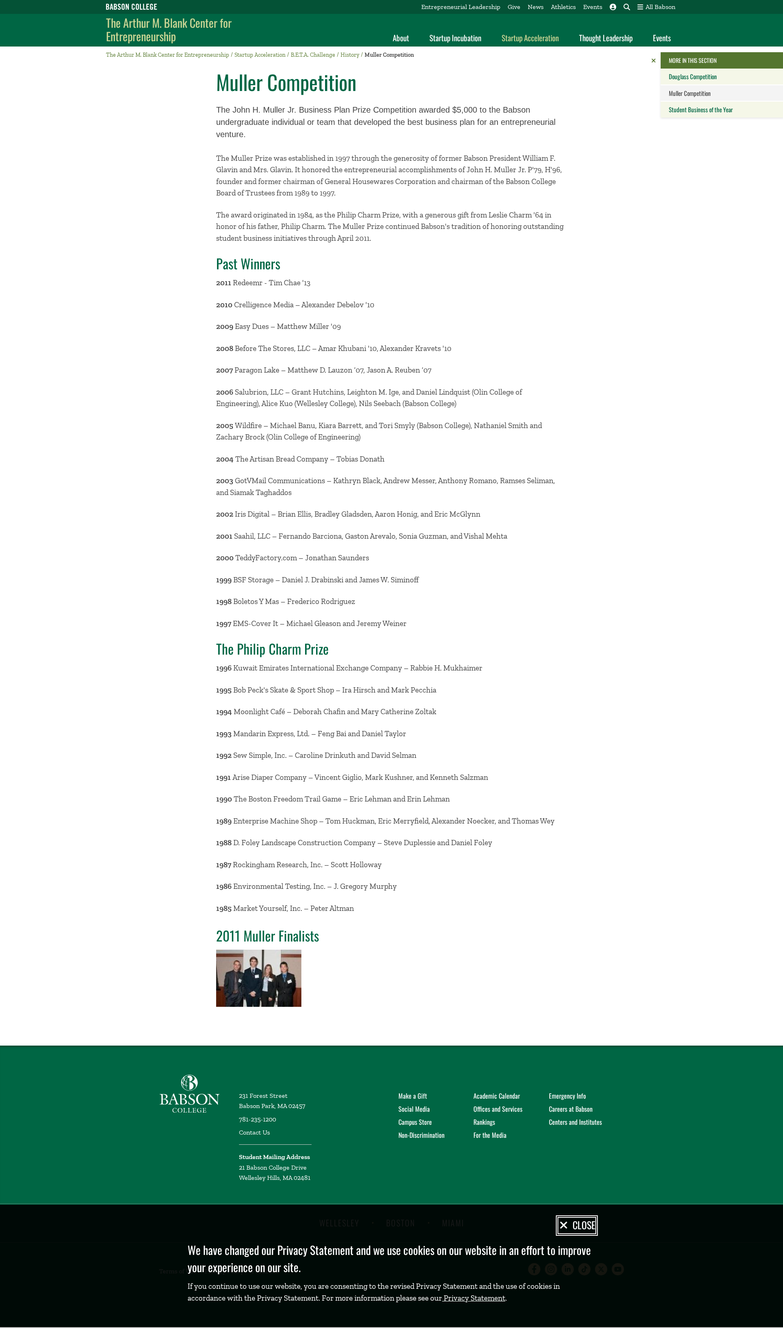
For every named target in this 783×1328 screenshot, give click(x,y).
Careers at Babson (571, 1109)
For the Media (490, 1135)
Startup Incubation (455, 37)
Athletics (563, 7)
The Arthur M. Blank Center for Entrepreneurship (169, 29)
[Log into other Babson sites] (613, 7)
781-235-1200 (257, 1119)
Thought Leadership (606, 37)
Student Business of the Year (701, 109)
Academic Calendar (496, 1096)
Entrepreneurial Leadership (460, 7)
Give (514, 7)
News (536, 7)
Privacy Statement (473, 1298)
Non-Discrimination (421, 1135)
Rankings (484, 1122)
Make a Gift (412, 1096)
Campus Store (415, 1122)
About (401, 37)
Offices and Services (497, 1109)
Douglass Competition (693, 76)
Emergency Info (567, 1096)
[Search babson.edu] (627, 7)
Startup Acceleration (530, 37)
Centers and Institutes (575, 1122)
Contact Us (254, 1132)
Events (592, 7)
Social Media (414, 1109)
